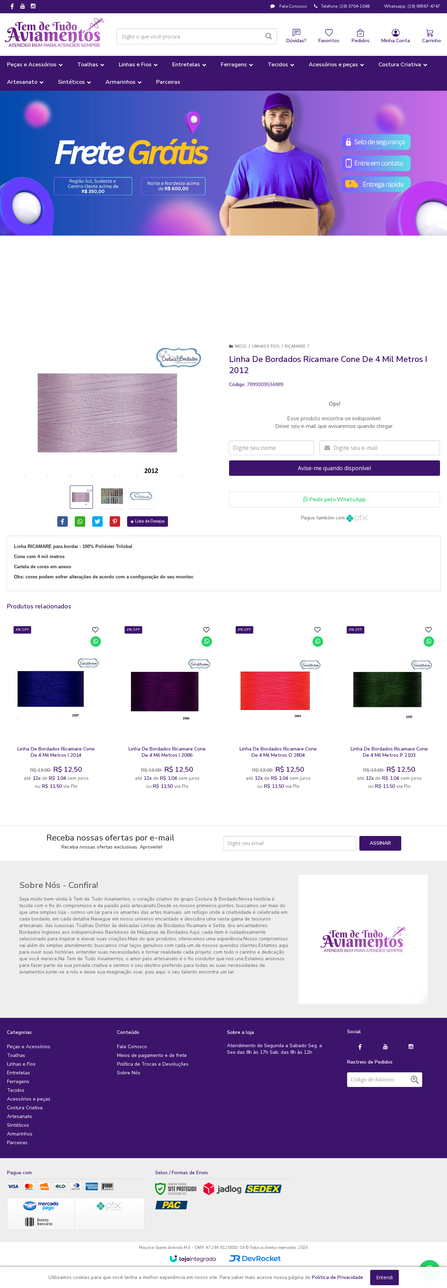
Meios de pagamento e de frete (152, 1055)
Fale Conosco (292, 6)
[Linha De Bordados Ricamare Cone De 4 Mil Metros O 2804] (278, 709)
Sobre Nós (128, 1072)
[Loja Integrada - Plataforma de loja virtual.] (192, 1258)
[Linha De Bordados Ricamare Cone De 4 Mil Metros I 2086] (167, 709)
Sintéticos (18, 1125)
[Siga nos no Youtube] (22, 6)
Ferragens (18, 1081)
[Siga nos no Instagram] (33, 6)
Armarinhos (19, 1134)
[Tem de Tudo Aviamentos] (54, 32)
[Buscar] (268, 36)
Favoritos (328, 40)
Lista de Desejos (149, 521)
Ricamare (295, 346)
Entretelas (18, 1072)
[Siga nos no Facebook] (12, 7)
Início (241, 346)
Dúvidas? (296, 40)
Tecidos (15, 1090)
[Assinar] (380, 843)
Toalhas (16, 1055)
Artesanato (19, 1116)
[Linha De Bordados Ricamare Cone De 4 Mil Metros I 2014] (56, 709)
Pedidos (360, 40)
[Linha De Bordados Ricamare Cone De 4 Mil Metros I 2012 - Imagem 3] (141, 496)
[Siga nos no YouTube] (385, 1047)
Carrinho (431, 40)
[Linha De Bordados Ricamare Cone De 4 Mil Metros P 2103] (389, 709)
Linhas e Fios (265, 346)
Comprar (73, 734)
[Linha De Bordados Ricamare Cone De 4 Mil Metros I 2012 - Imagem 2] (111, 496)
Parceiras (17, 1142)
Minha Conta (395, 40)
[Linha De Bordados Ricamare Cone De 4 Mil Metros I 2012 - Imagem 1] (81, 497)
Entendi (384, 1277)
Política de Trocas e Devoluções (153, 1064)
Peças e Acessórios (28, 1046)
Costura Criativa (25, 1107)
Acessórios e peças (28, 1099)
